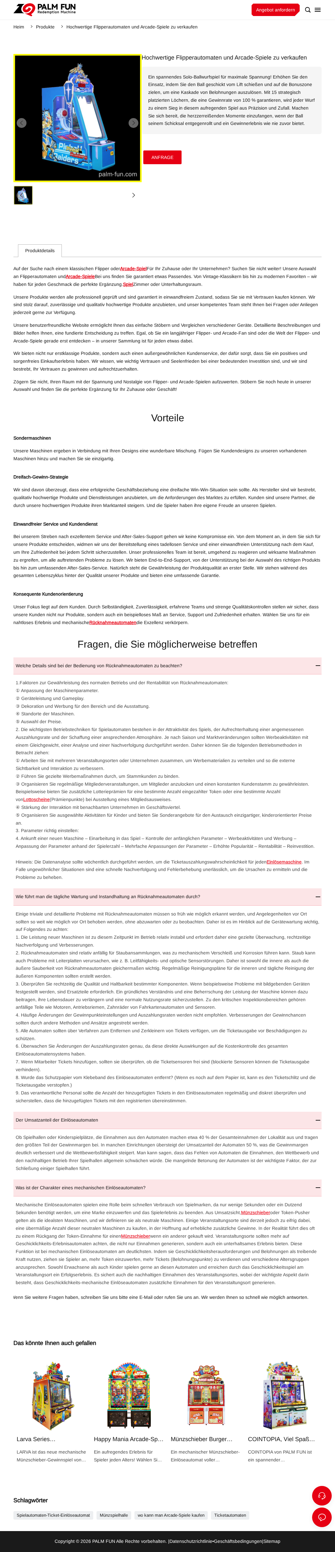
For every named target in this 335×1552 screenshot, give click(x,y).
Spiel (128, 284)
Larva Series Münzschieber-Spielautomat (52, 1412)
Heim (18, 26)
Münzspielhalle (114, 1515)
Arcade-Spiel (133, 268)
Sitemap (271, 1541)
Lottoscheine (36, 799)
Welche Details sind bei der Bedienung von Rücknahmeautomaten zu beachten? (99, 665)
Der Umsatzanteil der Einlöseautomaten (57, 1120)
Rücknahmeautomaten (112, 622)
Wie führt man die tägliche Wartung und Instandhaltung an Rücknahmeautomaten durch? (108, 896)
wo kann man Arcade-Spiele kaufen (171, 1515)
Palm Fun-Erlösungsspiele (44, 9)
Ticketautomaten (230, 1515)
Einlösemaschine (284, 861)
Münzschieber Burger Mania (206, 1412)
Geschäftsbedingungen (238, 1541)
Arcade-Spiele (80, 276)
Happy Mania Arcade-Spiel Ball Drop (129, 1412)
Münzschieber (255, 1212)
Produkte (45, 26)
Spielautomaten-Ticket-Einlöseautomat (53, 1515)
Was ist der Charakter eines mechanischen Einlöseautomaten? (81, 1187)
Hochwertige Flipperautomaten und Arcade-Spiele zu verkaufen (132, 26)
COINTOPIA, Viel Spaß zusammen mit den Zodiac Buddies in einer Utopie (283, 1412)
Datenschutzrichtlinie (190, 1541)
